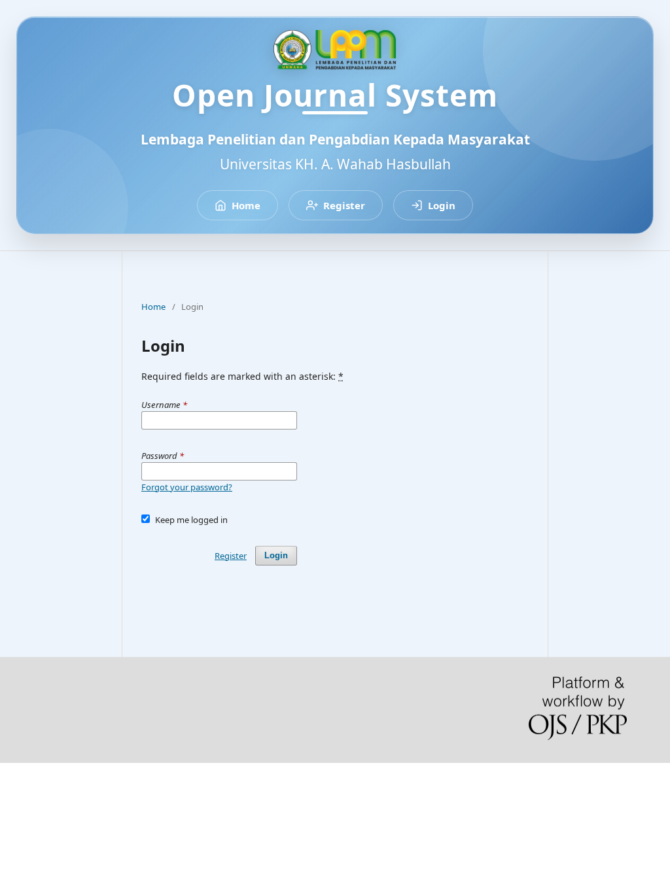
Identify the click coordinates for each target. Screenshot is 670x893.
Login (441, 205)
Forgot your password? (186, 487)
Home (246, 205)
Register (344, 205)
